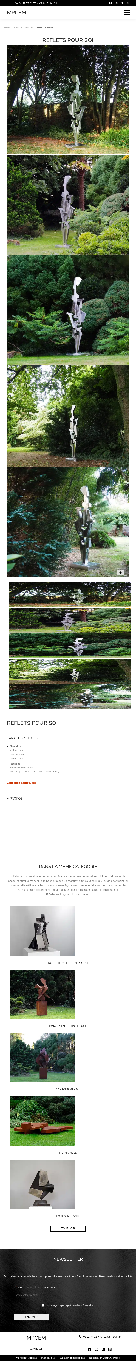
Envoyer (31, 1317)
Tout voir (68, 1228)
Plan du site (48, 1357)
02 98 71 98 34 (48, 3)
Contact (36, 1349)
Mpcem (16, 12)
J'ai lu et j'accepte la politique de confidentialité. (70, 1305)
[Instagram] (116, 3)
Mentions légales (26, 1357)
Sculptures (18, 27)
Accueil (7, 27)
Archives (29, 27)
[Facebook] (110, 3)
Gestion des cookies (72, 1358)
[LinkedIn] (122, 3)
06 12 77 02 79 (27, 3)
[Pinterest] (128, 3)
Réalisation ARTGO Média (104, 1358)
